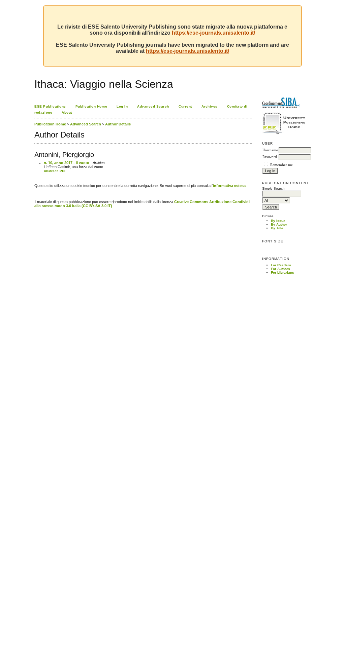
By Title (277, 228)
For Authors (280, 269)
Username (270, 150)
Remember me (281, 165)
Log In (122, 106)
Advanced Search (153, 106)
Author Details (118, 124)
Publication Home (91, 106)
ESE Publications (50, 106)
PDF (63, 171)
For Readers (281, 265)
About (67, 112)
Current (185, 106)
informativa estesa (229, 186)
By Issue (278, 221)
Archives (209, 106)
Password (269, 157)
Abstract (51, 171)
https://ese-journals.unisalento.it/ (213, 33)
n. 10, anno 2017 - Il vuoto (66, 163)
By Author (279, 224)
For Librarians (282, 272)
